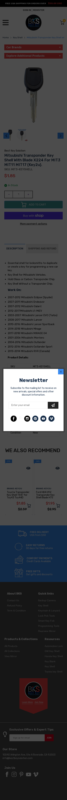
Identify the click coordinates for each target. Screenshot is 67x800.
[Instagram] (27, 419)
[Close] (61, 371)
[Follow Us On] (14, 419)
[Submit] (53, 405)
